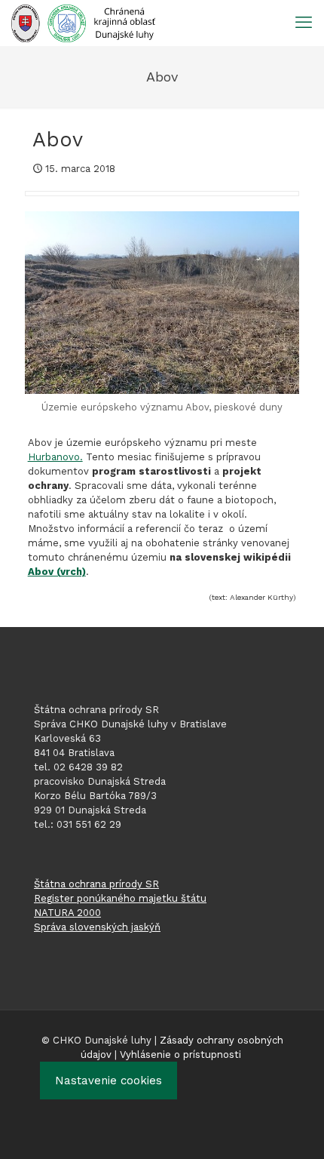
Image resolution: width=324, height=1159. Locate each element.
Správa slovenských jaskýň (97, 927)
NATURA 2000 (67, 912)
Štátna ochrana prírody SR (96, 884)
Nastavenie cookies (108, 1080)
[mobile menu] (303, 22)
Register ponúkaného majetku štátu (120, 898)
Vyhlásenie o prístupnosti (180, 1054)
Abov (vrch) (57, 571)
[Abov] (162, 302)
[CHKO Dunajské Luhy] (83, 23)
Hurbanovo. (55, 457)
